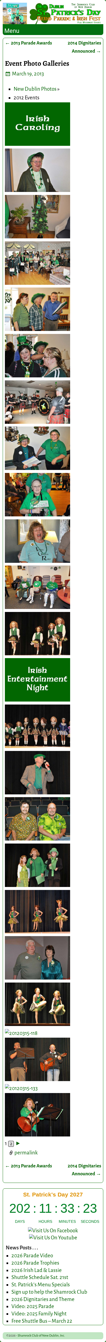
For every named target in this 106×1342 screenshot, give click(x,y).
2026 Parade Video (32, 1255)
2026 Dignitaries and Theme (42, 1299)
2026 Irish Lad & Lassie (36, 1270)
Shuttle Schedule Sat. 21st (39, 1277)
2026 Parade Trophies (35, 1263)
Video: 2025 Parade (32, 1306)
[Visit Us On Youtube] (53, 1237)
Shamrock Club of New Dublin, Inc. (41, 1335)
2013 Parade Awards (28, 43)
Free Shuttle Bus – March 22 (41, 1321)
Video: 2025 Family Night (39, 1313)
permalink (26, 1152)
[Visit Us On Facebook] (53, 1230)
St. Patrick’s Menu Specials (40, 1284)
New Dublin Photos (35, 89)
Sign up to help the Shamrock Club (49, 1292)
